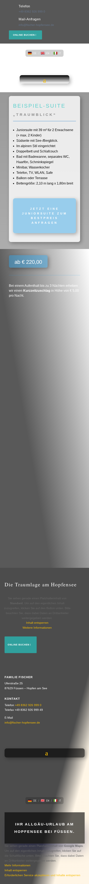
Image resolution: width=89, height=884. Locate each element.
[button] (32, 53)
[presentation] (11, 449)
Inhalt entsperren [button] (37, 622)
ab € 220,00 (28, 262)
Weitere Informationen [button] (37, 627)
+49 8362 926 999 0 (32, 11)
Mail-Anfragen (30, 19)
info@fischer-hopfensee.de (36, 25)
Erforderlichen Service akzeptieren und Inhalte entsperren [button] (42, 875)
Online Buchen (24, 35)
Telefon (24, 6)
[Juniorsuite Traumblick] (25, 313)
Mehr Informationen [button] (17, 865)
